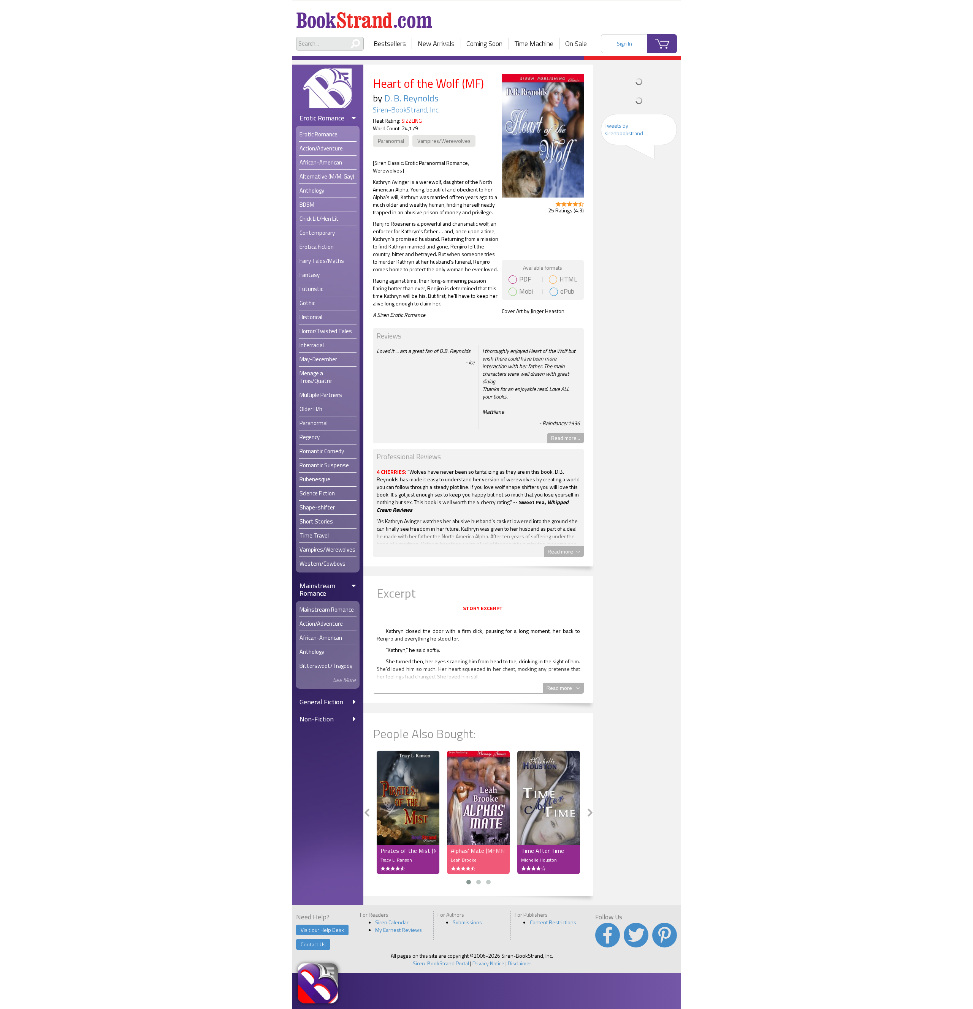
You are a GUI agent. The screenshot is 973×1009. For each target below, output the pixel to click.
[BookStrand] (364, 17)
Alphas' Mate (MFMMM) (478, 850)
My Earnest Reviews (398, 930)
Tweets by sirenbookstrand (624, 129)
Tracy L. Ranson (396, 860)
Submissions (467, 922)
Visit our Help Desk (322, 930)
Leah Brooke (464, 860)
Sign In (624, 43)
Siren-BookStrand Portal (441, 963)
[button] (469, 882)
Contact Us (313, 944)
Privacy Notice (488, 963)
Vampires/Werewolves (444, 141)
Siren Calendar (392, 922)
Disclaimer (519, 963)
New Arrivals (436, 43)
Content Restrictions (553, 922)
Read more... (565, 438)
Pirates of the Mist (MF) (408, 850)
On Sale (576, 43)
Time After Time (542, 850)
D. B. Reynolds (411, 98)
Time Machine (534, 43)
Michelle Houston (539, 860)
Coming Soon (484, 43)
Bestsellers (390, 43)
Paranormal (391, 141)
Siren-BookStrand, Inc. (406, 109)
